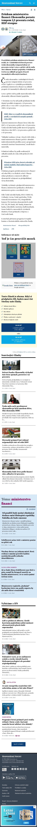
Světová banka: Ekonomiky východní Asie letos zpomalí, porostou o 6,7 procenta (17, 375)
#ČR (13, 229)
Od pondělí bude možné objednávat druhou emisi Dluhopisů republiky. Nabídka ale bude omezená (18, 515)
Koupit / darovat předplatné (10, 801)
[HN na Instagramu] (18, 769)
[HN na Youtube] (26, 769)
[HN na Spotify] (23, 769)
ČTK (10, 28)
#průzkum (6, 229)
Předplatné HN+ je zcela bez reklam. (27, 352)
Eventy (4, 803)
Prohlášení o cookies (20, 787)
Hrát (12, 257)
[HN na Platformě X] (12, 769)
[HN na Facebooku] (15, 769)
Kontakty (4, 785)
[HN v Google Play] (8, 777)
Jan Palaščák (11, 682)
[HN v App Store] (20, 777)
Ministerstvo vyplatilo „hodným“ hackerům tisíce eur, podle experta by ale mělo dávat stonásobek (17, 588)
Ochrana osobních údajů (21, 785)
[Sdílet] (31, 10)
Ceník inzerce (5, 796)
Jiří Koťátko (30, 54)
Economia (5, 790)
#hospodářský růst (24, 225)
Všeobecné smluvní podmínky (23, 793)
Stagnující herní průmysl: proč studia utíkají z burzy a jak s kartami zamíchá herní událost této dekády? (18, 722)
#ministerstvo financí (9, 225)
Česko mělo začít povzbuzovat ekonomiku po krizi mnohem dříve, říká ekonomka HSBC (17, 409)
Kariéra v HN (5, 793)
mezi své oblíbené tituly (21, 285)
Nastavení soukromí (20, 790)
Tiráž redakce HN (7, 787)
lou (13, 28)
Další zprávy (18, 744)
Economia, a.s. (13, 759)
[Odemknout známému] (35, 10)
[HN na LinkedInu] (20, 769)
